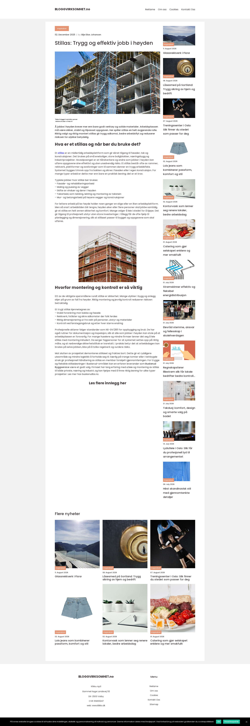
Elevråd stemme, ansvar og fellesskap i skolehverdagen (178, 331)
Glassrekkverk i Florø (176, 53)
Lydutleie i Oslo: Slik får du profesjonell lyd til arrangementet (177, 452)
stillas (61, 153)
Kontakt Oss (188, 9)
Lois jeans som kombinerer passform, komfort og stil (177, 170)
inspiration (62, 28)
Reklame (150, 9)
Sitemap (154, 704)
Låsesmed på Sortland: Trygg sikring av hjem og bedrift (179, 89)
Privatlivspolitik (231, 721)
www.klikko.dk (98, 705)
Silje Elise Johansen (91, 35)
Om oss (162, 9)
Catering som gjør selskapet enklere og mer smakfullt (176, 251)
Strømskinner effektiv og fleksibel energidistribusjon (179, 291)
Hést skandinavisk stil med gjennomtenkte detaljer (177, 493)
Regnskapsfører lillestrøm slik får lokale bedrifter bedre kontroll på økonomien (178, 372)
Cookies (173, 9)
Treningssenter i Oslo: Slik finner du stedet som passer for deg (177, 130)
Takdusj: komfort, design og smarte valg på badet (179, 412)
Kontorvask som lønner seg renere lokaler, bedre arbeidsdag (178, 210)
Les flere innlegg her (107, 383)
